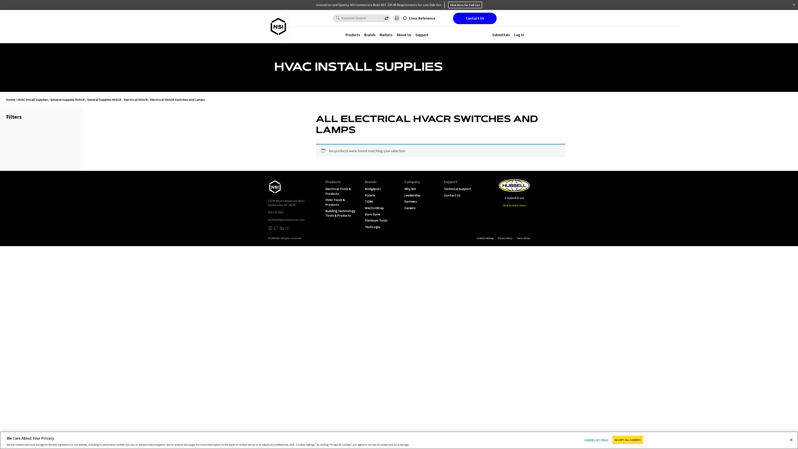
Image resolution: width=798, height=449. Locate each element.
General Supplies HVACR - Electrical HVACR (117, 99)
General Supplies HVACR (67, 99)
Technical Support (457, 189)
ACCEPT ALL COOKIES (628, 440)
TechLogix (372, 227)
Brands (370, 34)
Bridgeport (373, 189)
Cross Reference (422, 18)
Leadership (412, 195)
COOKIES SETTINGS (485, 238)
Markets (386, 34)
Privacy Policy (505, 238)
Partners (410, 201)
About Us (404, 34)
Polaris (370, 195)
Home (10, 99)
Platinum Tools (376, 220)
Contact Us (475, 18)
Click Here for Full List (465, 5)
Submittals (501, 34)
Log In (519, 34)
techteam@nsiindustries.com (286, 220)
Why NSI (410, 189)
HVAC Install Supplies (32, 99)
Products (353, 34)
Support (422, 34)
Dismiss (793, 4)
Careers (409, 208)
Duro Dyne (372, 214)
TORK (369, 201)
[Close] (791, 439)
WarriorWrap (374, 208)
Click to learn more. (514, 205)
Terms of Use (523, 238)
